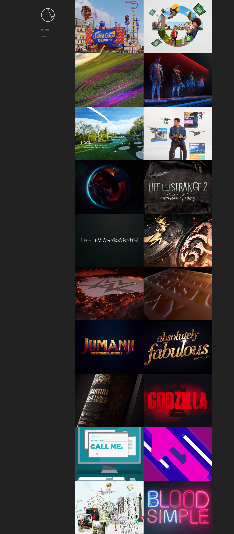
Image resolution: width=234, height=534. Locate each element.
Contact (44, 36)
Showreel (45, 30)
